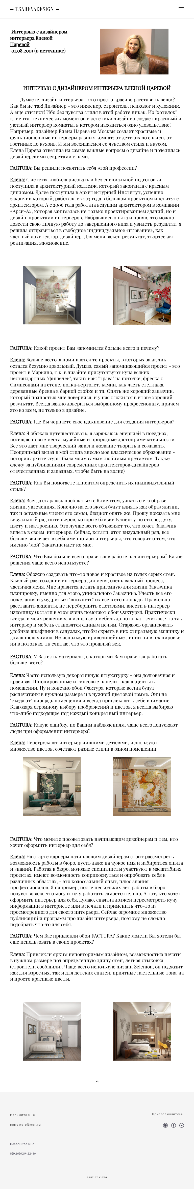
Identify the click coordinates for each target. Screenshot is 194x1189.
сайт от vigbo (97, 1177)
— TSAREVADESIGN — (35, 9)
